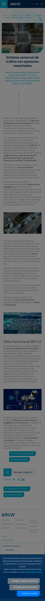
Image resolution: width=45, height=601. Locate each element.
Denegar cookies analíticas (24, 581)
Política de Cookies (34, 572)
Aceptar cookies (29, 593)
